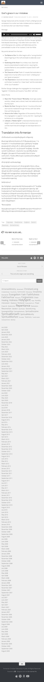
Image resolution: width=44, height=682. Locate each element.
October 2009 (6, 532)
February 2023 (6, 354)
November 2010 (7, 500)
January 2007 (6, 612)
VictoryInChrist (6, 320)
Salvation (15, 309)
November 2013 (7, 429)
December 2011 (7, 471)
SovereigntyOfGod (7, 311)
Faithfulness (33, 294)
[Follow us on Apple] (31, 258)
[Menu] (41, 2)
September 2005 (7, 649)
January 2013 (6, 444)
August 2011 (6, 481)
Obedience (14, 303)
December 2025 (7, 335)
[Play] (4, 34)
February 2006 (6, 639)
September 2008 (7, 563)
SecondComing (30, 309)
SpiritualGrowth (11, 314)
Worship (13, 320)
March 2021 (5, 378)
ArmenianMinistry (9, 289)
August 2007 (6, 595)
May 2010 (5, 515)
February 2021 (6, 381)
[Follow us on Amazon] (38, 258)
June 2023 (5, 352)
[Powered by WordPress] (15, 671)
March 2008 (5, 578)
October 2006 (6, 619)
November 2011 (7, 473)
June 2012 (5, 459)
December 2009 (7, 527)
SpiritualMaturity (27, 314)
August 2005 (6, 651)
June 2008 (5, 571)
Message (5, 7)
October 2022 (6, 359)
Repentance (5, 225)
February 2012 (6, 466)
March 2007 (5, 607)
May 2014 (5, 425)
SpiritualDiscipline (31, 311)
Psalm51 (33, 222)
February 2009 (6, 551)
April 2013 (5, 437)
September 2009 (7, 534)
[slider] (38, 34)
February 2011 (6, 493)
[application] (22, 34)
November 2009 (7, 529)
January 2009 (6, 554)
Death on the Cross (34, 239)
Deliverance (29, 292)
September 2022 (7, 361)
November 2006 (7, 617)
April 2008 (5, 576)
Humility (38, 300)
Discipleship (37, 292)
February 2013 (6, 442)
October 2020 (6, 391)
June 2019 (5, 405)
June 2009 (5, 541)
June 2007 (5, 600)
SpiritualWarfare (10, 317)
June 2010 (5, 512)
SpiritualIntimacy (14, 225)
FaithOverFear (8, 297)
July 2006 (4, 627)
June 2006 (5, 629)
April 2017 (5, 415)
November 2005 (7, 644)
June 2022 (5, 364)
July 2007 (4, 597)
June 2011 (5, 485)
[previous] (2, 242)
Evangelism (15, 294)
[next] (38, 242)
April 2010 (5, 517)
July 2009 (4, 539)
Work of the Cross (17, 239)
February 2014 (6, 427)
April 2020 (5, 400)
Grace (36, 297)
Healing (5, 300)
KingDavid (26, 222)
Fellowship (18, 297)
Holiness (13, 300)
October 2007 (6, 590)
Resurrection (6, 308)
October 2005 (6, 646)
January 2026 (6, 332)
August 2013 (6, 434)
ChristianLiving (31, 289)
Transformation (36, 317)
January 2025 (6, 339)
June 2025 (5, 337)
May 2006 (5, 632)
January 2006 (6, 641)
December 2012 (7, 447)
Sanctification (22, 309)
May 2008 (5, 573)
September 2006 (7, 622)
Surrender (21, 317)
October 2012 (6, 451)
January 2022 (6, 366)
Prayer (37, 303)
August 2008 (6, 566)
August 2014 (6, 420)
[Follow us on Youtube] (41, 258)
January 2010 (6, 524)
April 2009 (5, 546)
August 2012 (6, 456)
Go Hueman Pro (32, 671)
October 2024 (6, 344)
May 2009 (5, 544)
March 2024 (5, 349)
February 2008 (6, 580)
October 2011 (6, 476)
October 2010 (6, 503)
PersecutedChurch (29, 303)
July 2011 (4, 483)
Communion (21, 292)
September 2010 (7, 505)
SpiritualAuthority (19, 311)
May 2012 (5, 461)
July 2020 (4, 393)
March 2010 (5, 520)
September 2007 (7, 593)
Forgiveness (10, 222)
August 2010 (6, 507)
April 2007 (5, 605)
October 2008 (6, 561)
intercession (6, 303)
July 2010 (4, 510)
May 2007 (5, 602)
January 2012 (6, 468)
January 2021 (6, 383)
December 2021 (7, 369)
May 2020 (5, 398)
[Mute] (34, 34)
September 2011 (7, 478)
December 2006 (7, 614)
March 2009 (5, 549)
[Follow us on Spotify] (34, 258)
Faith (23, 294)
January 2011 (6, 495)
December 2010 (7, 498)
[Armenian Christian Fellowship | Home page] (3, 2)
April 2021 (5, 376)
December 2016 (7, 417)
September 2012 (7, 454)
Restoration (34, 306)
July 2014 (4, 422)
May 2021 (5, 374)
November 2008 (7, 558)
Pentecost (20, 303)
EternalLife (5, 295)
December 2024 (7, 342)
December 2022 (7, 356)
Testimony (28, 317)
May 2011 (5, 488)
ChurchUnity (13, 292)
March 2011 (5, 490)
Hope (32, 300)
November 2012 (7, 449)
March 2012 (5, 464)
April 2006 (5, 634)
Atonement (20, 289)
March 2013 (5, 439)
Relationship (11, 306)
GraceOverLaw (18, 222)
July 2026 (4, 327)
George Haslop (8, 17)
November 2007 (7, 588)
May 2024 (5, 347)
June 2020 (5, 395)
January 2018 (6, 410)
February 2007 (6, 610)
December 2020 (7, 386)
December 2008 (7, 556)
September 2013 (7, 432)
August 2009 (6, 537)
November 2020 (7, 388)
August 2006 (6, 624)
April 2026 (5, 330)
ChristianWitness (6, 292)
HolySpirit (25, 300)
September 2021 (7, 371)
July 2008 (4, 568)
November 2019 (7, 403)
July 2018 (4, 408)
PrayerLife (4, 306)
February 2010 (6, 522)
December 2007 (7, 585)
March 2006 (5, 636)
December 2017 (7, 412)
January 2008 (6, 583)
